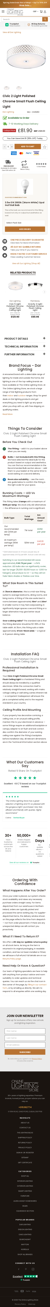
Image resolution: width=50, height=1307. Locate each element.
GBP (35, 11)
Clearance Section (25, 1211)
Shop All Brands (25, 1254)
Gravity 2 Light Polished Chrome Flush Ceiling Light (35, 307)
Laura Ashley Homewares (25, 1201)
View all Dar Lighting (12, 32)
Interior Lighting (25, 1181)
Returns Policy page (12, 958)
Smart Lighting (25, 1191)
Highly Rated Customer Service (28, 253)
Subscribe (25, 1052)
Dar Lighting (8, 112)
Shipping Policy (25, 1137)
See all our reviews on (24, 862)
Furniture (25, 1196)
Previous (5, 292)
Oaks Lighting (25, 1234)
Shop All (25, 1176)
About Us (25, 1122)
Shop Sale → (25, 5)
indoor (10, 395)
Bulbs (25, 1206)
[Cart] (41, 11)
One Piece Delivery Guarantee (27, 239)
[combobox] (22, 19)
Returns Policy (25, 1142)
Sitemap (25, 1157)
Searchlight (25, 1239)
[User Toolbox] (45, 11)
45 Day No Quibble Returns (25, 246)
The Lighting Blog (25, 1132)
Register (30, 1152)
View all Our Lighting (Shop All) (26, 263)
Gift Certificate (25, 1162)
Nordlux (25, 1249)
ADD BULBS (25, 229)
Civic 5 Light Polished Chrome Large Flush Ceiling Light (15, 307)
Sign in (19, 1152)
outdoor (21, 395)
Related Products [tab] (23, 272)
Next (44, 292)
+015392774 (25, 1107)
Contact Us (25, 1127)
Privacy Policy (37, 1059)
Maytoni (25, 1244)
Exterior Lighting (25, 1186)
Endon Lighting (25, 1229)
